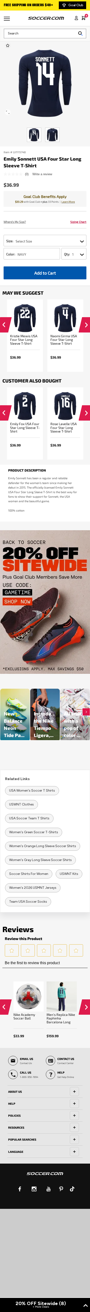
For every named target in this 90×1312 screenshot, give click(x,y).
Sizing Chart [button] (78, 221)
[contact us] (45, 1176)
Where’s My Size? (15, 221)
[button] (3, 326)
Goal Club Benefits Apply (45, 196)
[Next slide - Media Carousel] (86, 711)
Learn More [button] (68, 201)
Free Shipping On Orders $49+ (28, 5)
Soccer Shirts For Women (28, 874)
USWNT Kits (69, 874)
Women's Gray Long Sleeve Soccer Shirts (40, 860)
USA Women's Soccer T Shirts (32, 790)
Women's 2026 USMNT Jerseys (32, 888)
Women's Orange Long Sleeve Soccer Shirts (42, 846)
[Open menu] (7, 20)
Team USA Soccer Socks (28, 902)
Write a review (42, 174)
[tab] (45, 1092)
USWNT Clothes (21, 804)
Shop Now (45, 602)
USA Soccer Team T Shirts (29, 818)
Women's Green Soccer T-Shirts (33, 832)
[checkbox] (8, 45)
